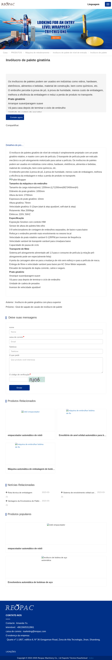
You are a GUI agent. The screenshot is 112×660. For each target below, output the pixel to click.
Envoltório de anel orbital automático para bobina (82, 435)
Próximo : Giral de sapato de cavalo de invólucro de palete (34, 307)
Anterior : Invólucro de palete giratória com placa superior (33, 302)
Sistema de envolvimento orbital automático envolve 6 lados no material (80, 492)
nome (11, 327)
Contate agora (16, 117)
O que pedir (14, 355)
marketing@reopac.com (34, 631)
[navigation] (108, 4)
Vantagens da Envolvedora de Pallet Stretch (24, 501)
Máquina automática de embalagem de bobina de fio (31, 469)
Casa (5, 52)
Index (91, 658)
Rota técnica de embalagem (20, 492)
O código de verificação (19, 374)
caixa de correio (16, 337)
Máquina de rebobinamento (37, 52)
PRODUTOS (16, 52)
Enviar (19, 388)
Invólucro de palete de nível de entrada (70, 52)
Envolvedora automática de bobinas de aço (30, 582)
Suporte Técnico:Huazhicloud (74, 658)
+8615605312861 (25, 627)
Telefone (13, 347)
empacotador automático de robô (25, 435)
